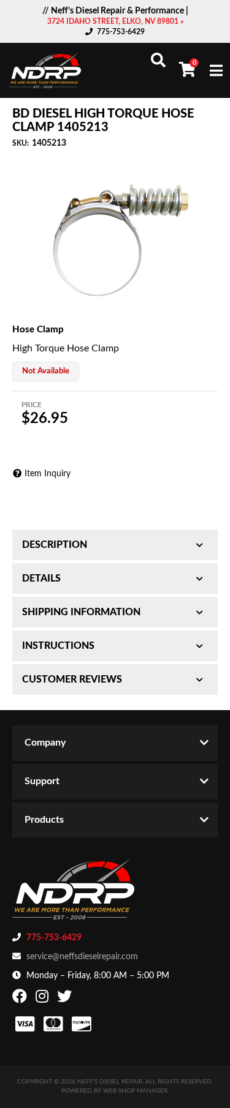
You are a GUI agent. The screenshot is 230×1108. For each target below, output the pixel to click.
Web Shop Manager (135, 1091)
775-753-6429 (121, 32)
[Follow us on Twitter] (66, 999)
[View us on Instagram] (44, 999)
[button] (158, 60)
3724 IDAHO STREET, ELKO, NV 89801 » (115, 21)
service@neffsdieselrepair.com (82, 957)
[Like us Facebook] (21, 999)
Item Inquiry (48, 474)
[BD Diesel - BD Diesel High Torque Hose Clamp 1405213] (115, 235)
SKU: (20, 143)
